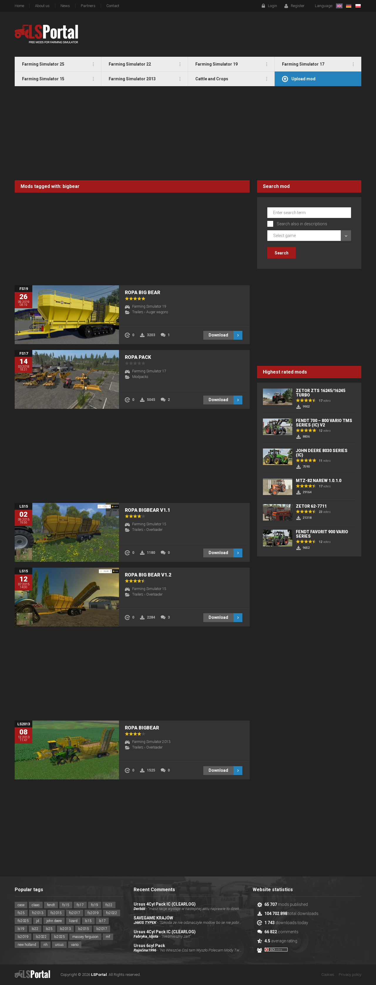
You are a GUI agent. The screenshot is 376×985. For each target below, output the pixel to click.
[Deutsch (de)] (348, 6)
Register (298, 6)
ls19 (21, 929)
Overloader (154, 530)
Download (218, 335)
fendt (51, 905)
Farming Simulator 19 (149, 306)
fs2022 (111, 913)
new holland (27, 945)
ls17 (102, 921)
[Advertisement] (188, 133)
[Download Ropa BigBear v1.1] (67, 532)
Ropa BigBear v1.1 (147, 510)
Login (272, 6)
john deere (54, 921)
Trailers (137, 312)
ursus (59, 945)
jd (37, 921)
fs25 (21, 913)
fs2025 (23, 921)
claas (36, 905)
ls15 (88, 921)
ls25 (49, 929)
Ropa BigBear (142, 728)
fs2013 (37, 913)
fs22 (109, 905)
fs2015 (56, 913)
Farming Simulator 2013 (151, 742)
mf (108, 937)
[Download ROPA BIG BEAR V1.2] (67, 597)
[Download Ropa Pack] (67, 379)
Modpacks (140, 377)
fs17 (80, 905)
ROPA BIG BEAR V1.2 (148, 575)
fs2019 (93, 913)
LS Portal (46, 34)
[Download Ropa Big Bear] (67, 314)
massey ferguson (85, 937)
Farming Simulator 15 (149, 524)
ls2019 (23, 937)
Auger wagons (157, 312)
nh (45, 945)
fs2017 (74, 913)
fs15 (65, 905)
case (21, 905)
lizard (73, 921)
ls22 (35, 929)
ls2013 (65, 929)
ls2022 (41, 937)
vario (74, 945)
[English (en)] (339, 6)
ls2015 (83, 929)
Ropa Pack (138, 357)
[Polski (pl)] (358, 6)
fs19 (94, 905)
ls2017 (101, 929)
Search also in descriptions (302, 223)
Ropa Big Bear (142, 292)
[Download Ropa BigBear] (67, 750)
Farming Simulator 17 (149, 371)
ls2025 (59, 937)
